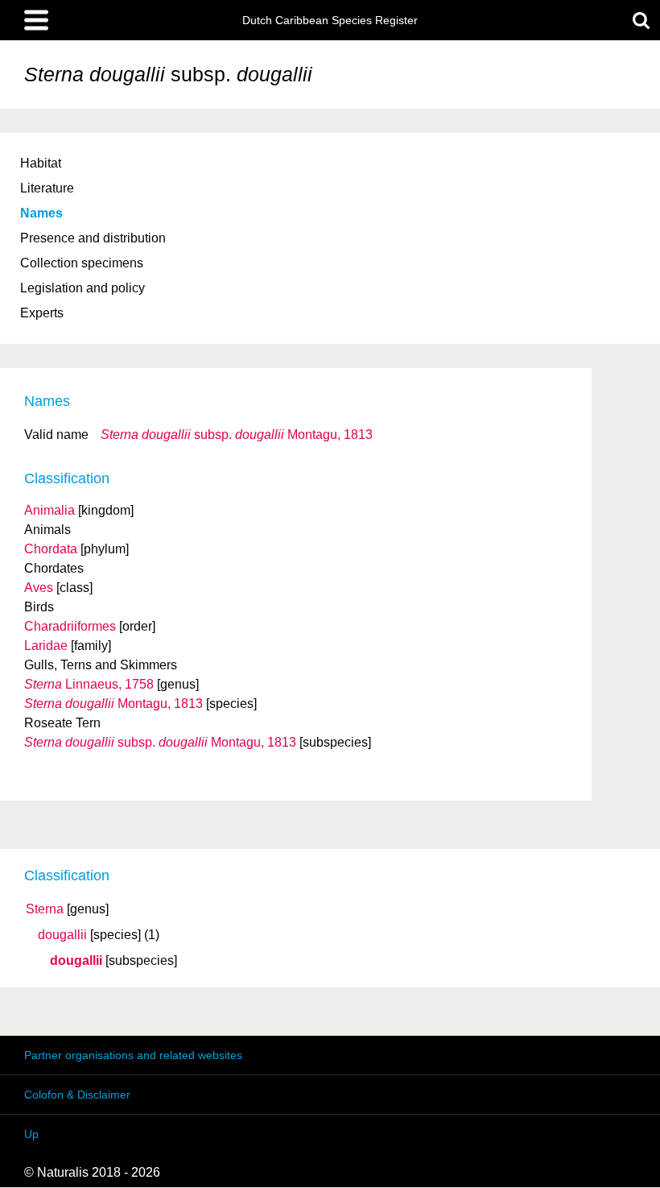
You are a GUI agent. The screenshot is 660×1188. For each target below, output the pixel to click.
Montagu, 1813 (237, 434)
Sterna (45, 909)
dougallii (62, 935)
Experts (42, 313)
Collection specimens (81, 263)
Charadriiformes (70, 626)
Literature (47, 188)
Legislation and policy (82, 288)
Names (41, 213)
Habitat (40, 163)
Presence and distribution (93, 238)
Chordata (50, 549)
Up (31, 1134)
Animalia (49, 510)
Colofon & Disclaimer (77, 1094)
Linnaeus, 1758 (89, 684)
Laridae (46, 645)
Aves (38, 587)
